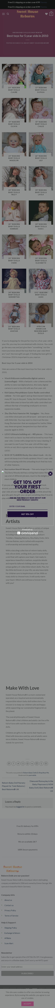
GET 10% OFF (27, 514)
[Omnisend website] (27, 531)
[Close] (50, 474)
